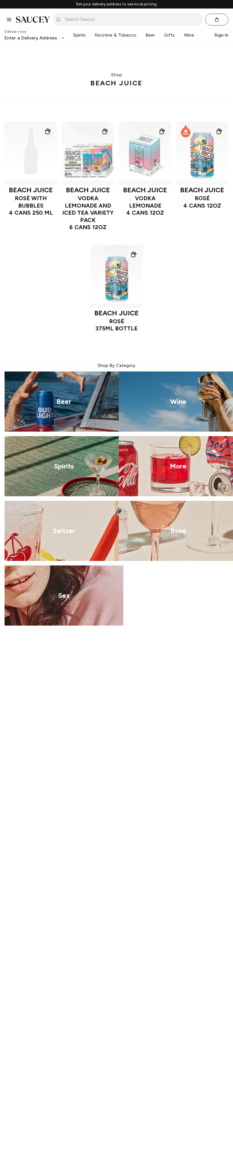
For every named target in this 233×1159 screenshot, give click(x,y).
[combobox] (132, 19)
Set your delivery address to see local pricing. (116, 4)
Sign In (221, 35)
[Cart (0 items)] (216, 20)
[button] (47, 131)
